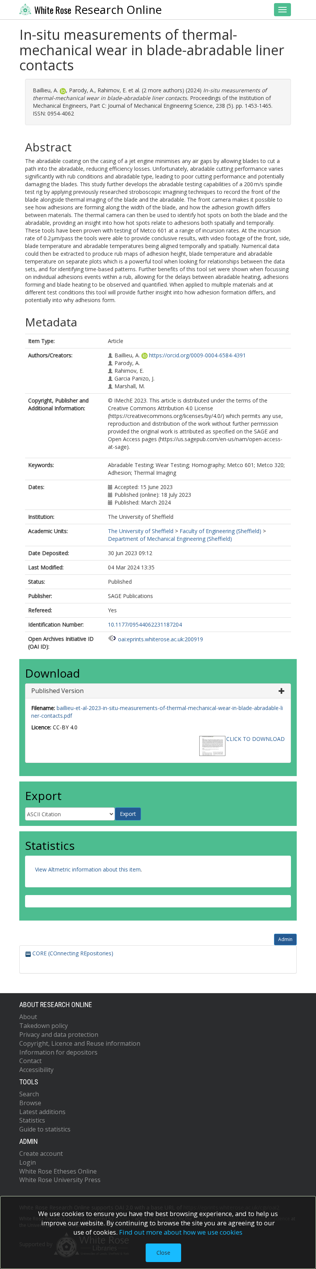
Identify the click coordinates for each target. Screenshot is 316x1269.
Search (29, 1094)
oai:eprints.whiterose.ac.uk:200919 (160, 639)
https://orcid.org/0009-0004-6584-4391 (197, 355)
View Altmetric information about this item (88, 869)
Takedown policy (43, 1025)
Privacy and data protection (58, 1034)
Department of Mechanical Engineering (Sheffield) (170, 538)
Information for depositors (58, 1052)
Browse (30, 1103)
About (28, 1016)
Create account (41, 1153)
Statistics (32, 1120)
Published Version (57, 690)
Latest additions (42, 1112)
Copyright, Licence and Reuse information (79, 1043)
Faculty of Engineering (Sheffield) (220, 531)
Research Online (98, 9)
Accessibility (36, 1069)
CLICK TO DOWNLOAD (255, 738)
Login (27, 1162)
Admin (285, 939)
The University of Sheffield (140, 531)
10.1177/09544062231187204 (145, 624)
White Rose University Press (60, 1180)
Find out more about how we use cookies (180, 1232)
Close (163, 1252)
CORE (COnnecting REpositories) (72, 953)
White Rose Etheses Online (58, 1171)
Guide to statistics (45, 1129)
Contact (30, 1061)
